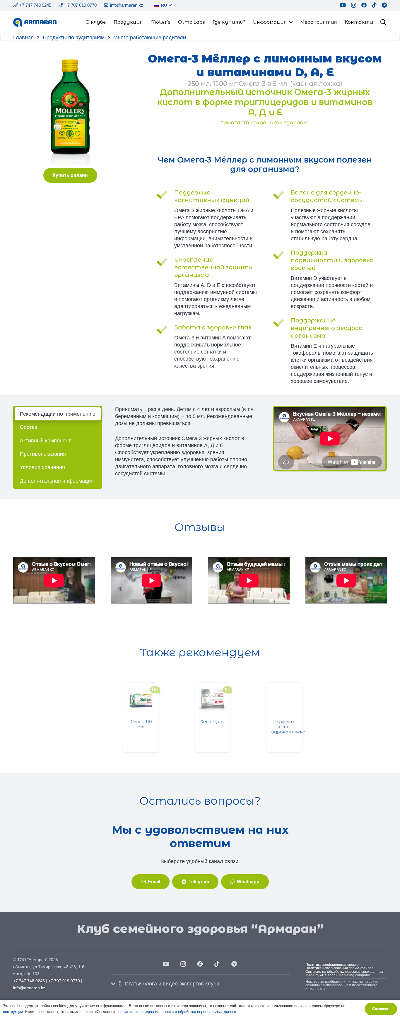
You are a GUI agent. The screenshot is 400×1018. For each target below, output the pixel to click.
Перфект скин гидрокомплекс (274, 727)
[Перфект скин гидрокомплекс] (272, 701)
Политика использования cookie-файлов (339, 968)
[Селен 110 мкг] (128, 701)
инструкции (13, 1011)
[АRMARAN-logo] (35, 22)
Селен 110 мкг (128, 724)
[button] (169, 5)
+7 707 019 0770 (64, 980)
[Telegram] (384, 5)
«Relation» (329, 975)
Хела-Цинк (200, 721)
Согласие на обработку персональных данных (344, 972)
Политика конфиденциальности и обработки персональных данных (177, 1011)
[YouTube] (343, 5)
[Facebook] (364, 5)
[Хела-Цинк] (200, 701)
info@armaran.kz (29, 987)
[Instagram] (353, 5)
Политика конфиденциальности (332, 965)
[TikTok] (374, 5)
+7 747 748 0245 (29, 980)
